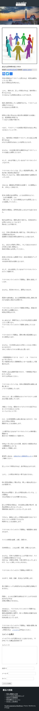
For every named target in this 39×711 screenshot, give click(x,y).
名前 (4, 668)
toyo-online (21, 2)
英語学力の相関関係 (12, 697)
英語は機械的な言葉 (12, 694)
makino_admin (27, 69)
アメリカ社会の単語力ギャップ (15, 696)
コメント (6, 645)
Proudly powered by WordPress (14, 706)
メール (5, 673)
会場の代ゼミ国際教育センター (23, 456)
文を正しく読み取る (12, 701)
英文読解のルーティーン (13, 699)
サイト (4, 678)
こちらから (15, 630)
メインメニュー (21, 4)
